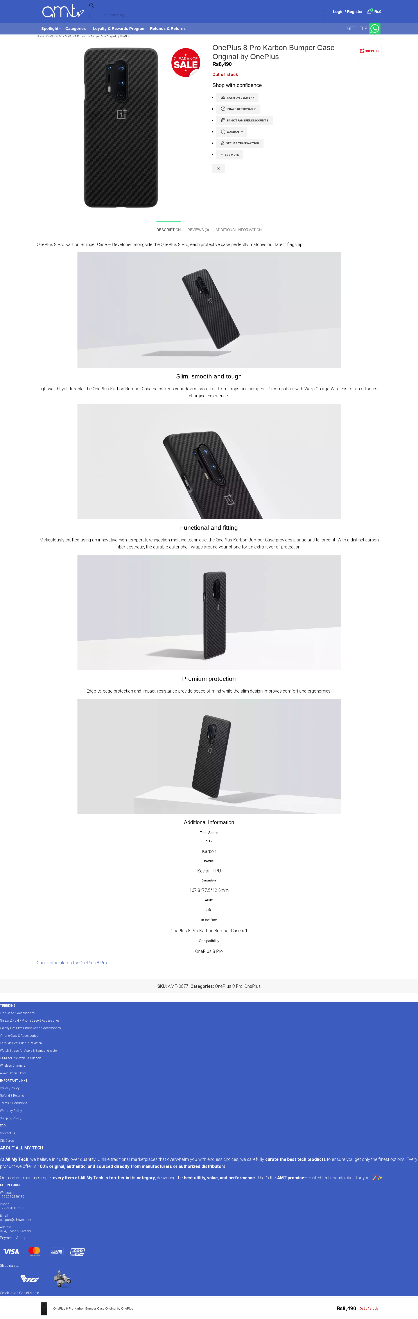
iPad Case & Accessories (17, 1013)
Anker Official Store (13, 1073)
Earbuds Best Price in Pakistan (21, 1043)
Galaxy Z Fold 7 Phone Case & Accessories (29, 1020)
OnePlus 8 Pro (54, 36)
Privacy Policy (10, 1088)
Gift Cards (7, 1140)
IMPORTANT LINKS (13, 1080)
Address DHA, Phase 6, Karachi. (15, 1229)
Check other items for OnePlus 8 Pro (72, 962)
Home (40, 36)
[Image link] (44, 1251)
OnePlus (252, 986)
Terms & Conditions (13, 1103)
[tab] (168, 227)
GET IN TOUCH (11, 1185)
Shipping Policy (10, 1118)
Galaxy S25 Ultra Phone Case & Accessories (30, 1028)
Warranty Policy (11, 1111)
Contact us (7, 1133)
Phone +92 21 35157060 (12, 1206)
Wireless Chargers (12, 1065)
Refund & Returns (12, 1095)
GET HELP (357, 28)
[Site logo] (63, 11)
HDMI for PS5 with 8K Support (20, 1058)
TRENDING (8, 1005)
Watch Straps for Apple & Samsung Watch (29, 1050)
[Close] (218, 168)
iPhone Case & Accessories (19, 1035)
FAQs (3, 1125)
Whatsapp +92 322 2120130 (12, 1194)
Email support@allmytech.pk (15, 1217)
